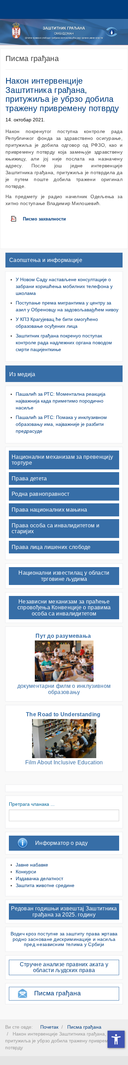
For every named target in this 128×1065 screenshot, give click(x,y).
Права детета (29, 478)
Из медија (22, 374)
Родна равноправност (41, 494)
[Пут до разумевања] (64, 660)
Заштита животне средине (45, 885)
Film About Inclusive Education (64, 762)
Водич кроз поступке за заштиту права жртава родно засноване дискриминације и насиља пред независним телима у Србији (64, 939)
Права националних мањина (49, 510)
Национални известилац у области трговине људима (63, 576)
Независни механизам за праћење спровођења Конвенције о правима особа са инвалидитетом (64, 608)
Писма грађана (57, 993)
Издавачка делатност (39, 878)
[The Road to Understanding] (64, 738)
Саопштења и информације (45, 260)
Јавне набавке (32, 864)
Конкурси (26, 871)
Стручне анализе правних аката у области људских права (64, 967)
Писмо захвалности (44, 219)
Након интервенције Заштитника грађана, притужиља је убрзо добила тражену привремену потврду (62, 94)
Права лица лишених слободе (51, 547)
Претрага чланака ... (32, 804)
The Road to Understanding (64, 714)
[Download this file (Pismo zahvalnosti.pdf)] (17, 219)
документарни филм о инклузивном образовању (64, 689)
